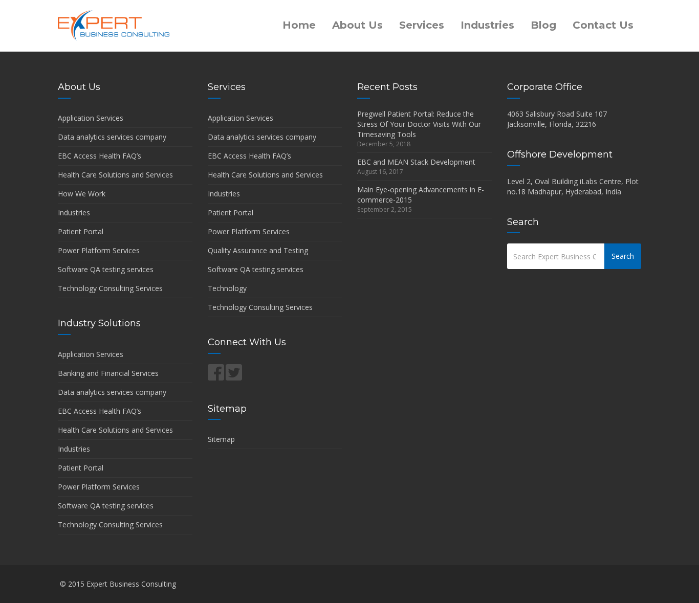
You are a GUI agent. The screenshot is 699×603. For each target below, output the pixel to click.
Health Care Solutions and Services (115, 175)
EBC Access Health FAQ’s (99, 156)
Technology (227, 288)
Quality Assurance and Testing (258, 250)
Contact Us (603, 25)
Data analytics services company (112, 137)
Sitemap (221, 439)
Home (299, 25)
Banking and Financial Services (108, 373)
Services (421, 25)
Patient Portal (80, 231)
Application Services (90, 118)
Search (622, 256)
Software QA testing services (106, 269)
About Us (357, 25)
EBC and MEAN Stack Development (416, 162)
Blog (543, 25)
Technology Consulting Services (110, 288)
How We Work (81, 193)
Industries (487, 25)
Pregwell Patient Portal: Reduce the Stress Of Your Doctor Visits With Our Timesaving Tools (419, 124)
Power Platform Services (99, 250)
